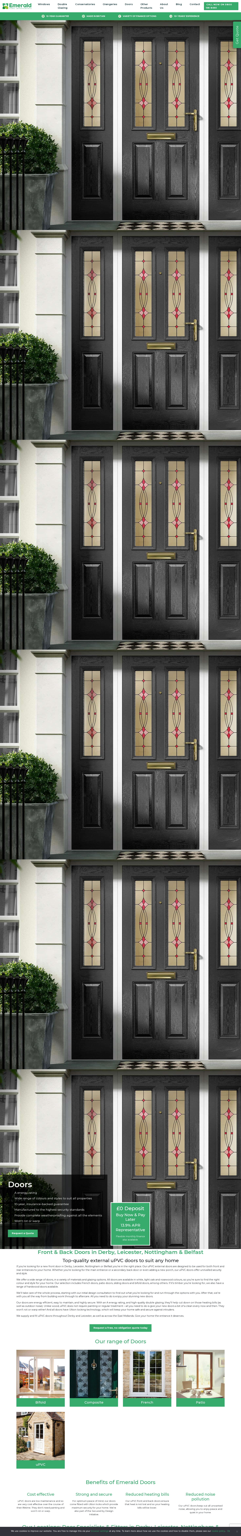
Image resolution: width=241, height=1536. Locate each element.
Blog (179, 4)
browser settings (100, 1531)
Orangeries (110, 4)
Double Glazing (62, 6)
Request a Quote (23, 1233)
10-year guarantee (57, 16)
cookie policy (218, 1531)
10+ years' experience (186, 16)
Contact (195, 4)
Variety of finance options (139, 16)
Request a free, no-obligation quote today (120, 1327)
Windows (44, 4)
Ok (228, 1531)
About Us (164, 6)
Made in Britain (96, 16)
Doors (129, 4)
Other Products (146, 6)
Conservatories (85, 4)
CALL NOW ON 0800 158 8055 (219, 6)
